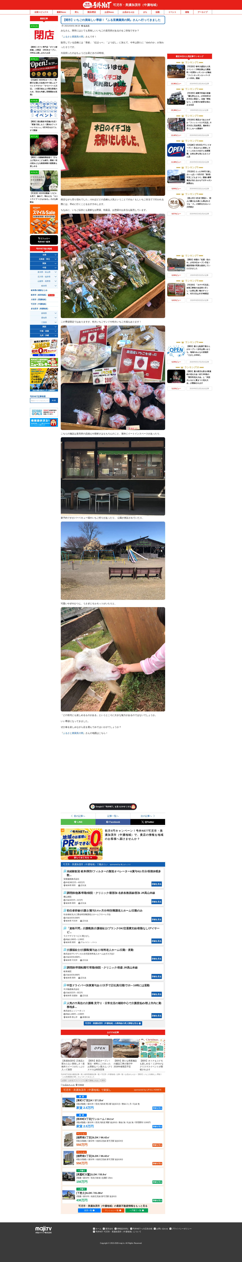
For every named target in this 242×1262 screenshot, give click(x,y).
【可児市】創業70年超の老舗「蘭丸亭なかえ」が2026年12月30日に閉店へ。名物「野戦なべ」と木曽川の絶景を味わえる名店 (199, 99)
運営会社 (109, 1229)
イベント (172, 12)
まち (145, 12)
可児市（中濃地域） (39, 304)
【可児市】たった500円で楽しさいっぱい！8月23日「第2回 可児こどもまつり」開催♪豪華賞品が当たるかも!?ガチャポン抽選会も (199, 177)
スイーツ (78, 1080)
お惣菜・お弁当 (67, 1080)
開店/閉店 (92, 12)
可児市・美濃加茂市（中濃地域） (136, 5)
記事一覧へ (113, 816)
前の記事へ (79, 816)
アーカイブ (203, 12)
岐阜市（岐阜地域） (42, 295)
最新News (61, 12)
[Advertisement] (189, 34)
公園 (86, 1080)
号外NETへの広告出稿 (142, 1229)
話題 (158, 12)
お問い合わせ (162, 1229)
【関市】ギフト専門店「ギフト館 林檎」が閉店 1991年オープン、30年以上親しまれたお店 (44, 50)
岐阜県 (86, 26)
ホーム (98, 1229)
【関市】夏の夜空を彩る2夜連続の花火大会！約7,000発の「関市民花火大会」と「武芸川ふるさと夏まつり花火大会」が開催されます (199, 377)
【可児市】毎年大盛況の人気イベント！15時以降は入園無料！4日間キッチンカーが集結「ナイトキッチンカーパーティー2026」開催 (199, 72)
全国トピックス (41, 12)
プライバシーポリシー (182, 1229)
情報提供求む (123, 1229)
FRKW (81, 1085)
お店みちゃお (128, 12)
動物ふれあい (95, 1080)
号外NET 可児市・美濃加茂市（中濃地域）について (118, 1231)
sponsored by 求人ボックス (120, 865)
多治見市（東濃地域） (40, 309)
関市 (103, 1080)
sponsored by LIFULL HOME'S (147, 1090)
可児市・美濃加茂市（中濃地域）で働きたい (85, 864)
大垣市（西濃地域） (39, 300)
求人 (77, 12)
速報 (187, 12)
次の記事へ (146, 816)
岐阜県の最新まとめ (39, 290)
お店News (109, 12)
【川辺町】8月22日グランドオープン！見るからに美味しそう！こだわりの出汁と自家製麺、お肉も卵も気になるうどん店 (199, 151)
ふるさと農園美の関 (73, 36)
